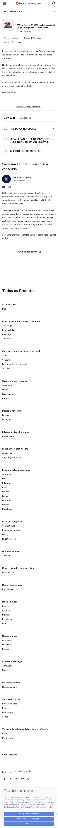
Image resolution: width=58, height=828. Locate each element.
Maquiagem (7, 619)
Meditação (7, 334)
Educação (6, 483)
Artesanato (7, 640)
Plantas (6, 670)
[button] (26, 129)
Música (5, 649)
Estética (6, 610)
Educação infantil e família (16, 432)
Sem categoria (9, 754)
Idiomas (5, 491)
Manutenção (8, 572)
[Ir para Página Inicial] (28, 3)
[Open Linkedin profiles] (16, 779)
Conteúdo (9, 117)
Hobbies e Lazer (10, 551)
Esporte (6, 708)
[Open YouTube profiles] (22, 779)
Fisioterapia (7, 712)
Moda (5, 623)
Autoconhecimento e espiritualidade (21, 321)
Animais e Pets (10, 304)
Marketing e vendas (12, 585)
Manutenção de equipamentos (18, 568)
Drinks (5, 389)
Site (4, 742)
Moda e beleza (9, 601)
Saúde (5, 716)
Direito (5, 478)
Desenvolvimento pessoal (14, 364)
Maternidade (8, 436)
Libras (5, 496)
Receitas (6, 398)
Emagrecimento (9, 703)
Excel (4, 733)
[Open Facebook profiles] (4, 779)
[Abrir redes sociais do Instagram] (9, 187)
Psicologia (7, 509)
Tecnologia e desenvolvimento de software (25, 729)
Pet (4, 308)
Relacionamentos (11, 682)
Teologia (6, 338)
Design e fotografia (12, 410)
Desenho (6, 644)
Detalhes (25, 117)
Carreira (5, 355)
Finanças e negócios (12, 521)
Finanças (6, 534)
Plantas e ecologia (12, 661)
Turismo (6, 555)
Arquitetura (7, 453)
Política (5, 504)
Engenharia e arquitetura (15, 448)
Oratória (6, 368)
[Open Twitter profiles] (10, 779)
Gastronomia (8, 394)
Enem (5, 487)
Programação (8, 737)
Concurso (6, 474)
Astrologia (7, 325)
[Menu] (4, 3)
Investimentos (9, 538)
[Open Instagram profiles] (28, 779)
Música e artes (9, 635)
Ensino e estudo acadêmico (16, 470)
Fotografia (7, 419)
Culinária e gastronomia (14, 381)
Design (5, 415)
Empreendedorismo (11, 530)
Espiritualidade (9, 330)
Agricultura (7, 665)
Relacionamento (10, 686)
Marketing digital (10, 589)
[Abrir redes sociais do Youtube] (3, 187)
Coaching (6, 359)
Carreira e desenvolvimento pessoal (21, 351)
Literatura (6, 500)
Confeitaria (7, 385)
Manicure (6, 614)
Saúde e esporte (11, 699)
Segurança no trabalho (12, 457)
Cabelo (5, 606)
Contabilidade (8, 525)
